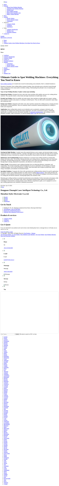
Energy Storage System (12, 19)
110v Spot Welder (39, 234)
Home (5, 4)
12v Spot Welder (16, 234)
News (5, 15)
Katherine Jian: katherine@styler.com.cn (13, 212)
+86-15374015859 (8, 248)
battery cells (33, 113)
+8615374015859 (8, 271)
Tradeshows (10, 26)
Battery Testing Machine (13, 14)
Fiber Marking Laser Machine (27, 234)
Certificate (9, 25)
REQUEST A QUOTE (6, 37)
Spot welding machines (6, 83)
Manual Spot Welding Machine (14, 7)
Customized (10, 21)
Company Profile (11, 24)
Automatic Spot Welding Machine (15, 8)
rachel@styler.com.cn (9, 259)
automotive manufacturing (36, 112)
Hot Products (27, 233)
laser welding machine (12, 11)
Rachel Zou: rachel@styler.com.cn (12, 210)
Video (5, 70)
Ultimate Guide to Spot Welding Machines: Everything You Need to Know (22, 43)
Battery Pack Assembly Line (14, 12)
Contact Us (6, 33)
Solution (6, 17)
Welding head (10, 10)
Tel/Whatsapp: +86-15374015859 (12, 209)
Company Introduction (12, 29)
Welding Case (10, 31)
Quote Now (3, 232)
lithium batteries (40, 172)
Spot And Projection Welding (8, 236)
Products (6, 6)
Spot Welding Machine (50, 234)
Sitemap (33, 233)
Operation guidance (11, 32)
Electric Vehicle (10, 18)
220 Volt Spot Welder (6, 234)
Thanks (5, 67)
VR (4, 72)
